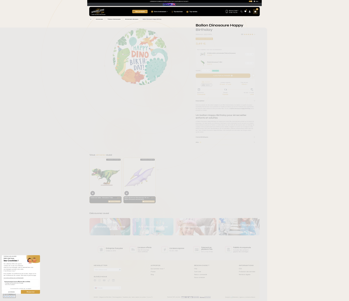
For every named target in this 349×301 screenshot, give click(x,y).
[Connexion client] (249, 11)
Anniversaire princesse (196, 226)
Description (200, 101)
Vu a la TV (150, 297)
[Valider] (119, 269)
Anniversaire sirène (153, 226)
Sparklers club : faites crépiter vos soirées (134, 297)
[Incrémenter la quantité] (209, 70)
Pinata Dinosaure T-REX (214, 62)
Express (207, 85)
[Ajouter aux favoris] (92, 193)
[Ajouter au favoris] (253, 75)
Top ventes (193, 11)
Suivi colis (197, 271)
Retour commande (200, 274)
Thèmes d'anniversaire (114, 19)
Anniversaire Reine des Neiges (239, 226)
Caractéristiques (202, 137)
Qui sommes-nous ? (158, 268)
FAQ (195, 268)
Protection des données (247, 271)
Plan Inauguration (117, 297)
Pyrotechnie (178, 11)
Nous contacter (199, 277)
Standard (207, 82)
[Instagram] (99, 280)
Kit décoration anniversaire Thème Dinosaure (221, 53)
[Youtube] (104, 280)
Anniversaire (99, 19)
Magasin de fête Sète (105, 297)
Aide (256, 1)
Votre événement (160, 11)
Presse (153, 271)
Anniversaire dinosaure (131, 19)
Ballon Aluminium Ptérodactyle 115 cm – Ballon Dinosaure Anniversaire (137, 198)
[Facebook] (95, 280)
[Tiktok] (109, 280)
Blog (152, 274)
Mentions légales (244, 274)
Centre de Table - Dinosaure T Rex (101, 197)
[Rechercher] (241, 11)
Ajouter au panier (221, 76)
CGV (240, 268)
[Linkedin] (113, 280)
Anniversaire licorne (110, 226)
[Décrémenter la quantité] (203, 70)
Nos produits (140, 11)
